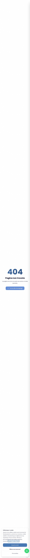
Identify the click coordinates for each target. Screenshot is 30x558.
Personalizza (15, 553)
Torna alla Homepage (16, 288)
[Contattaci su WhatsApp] (27, 551)
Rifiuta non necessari (15, 549)
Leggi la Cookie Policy (13, 541)
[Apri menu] (27, 3)
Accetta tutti (15, 545)
